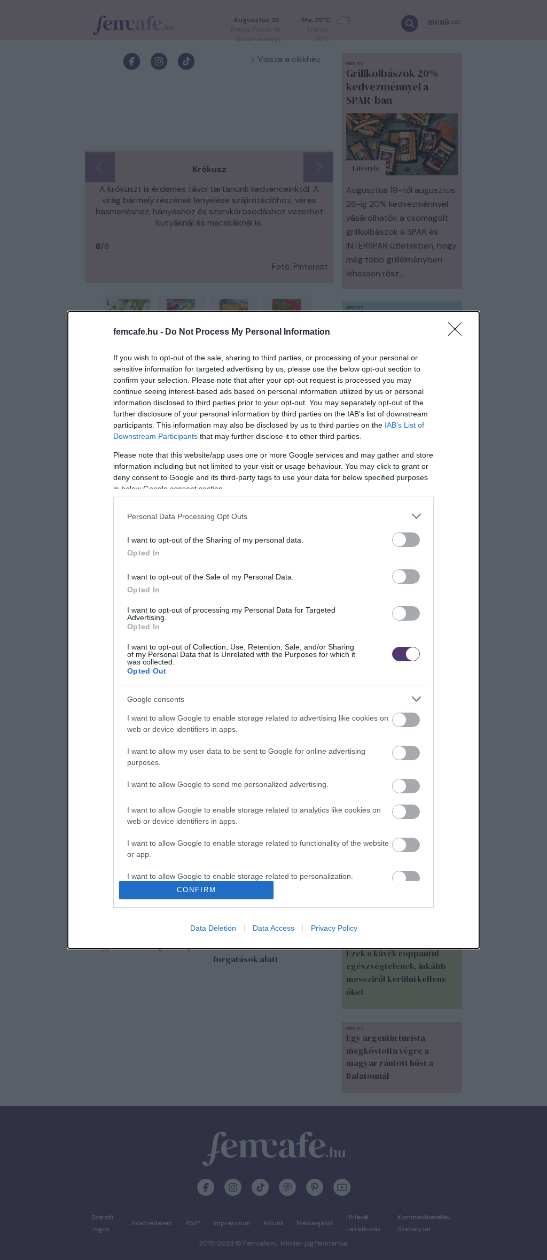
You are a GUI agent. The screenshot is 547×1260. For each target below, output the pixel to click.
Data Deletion (213, 928)
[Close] (458, 332)
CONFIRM (196, 890)
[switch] (406, 539)
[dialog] (273, 630)
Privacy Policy (334, 928)
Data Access (273, 928)
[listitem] (273, 516)
